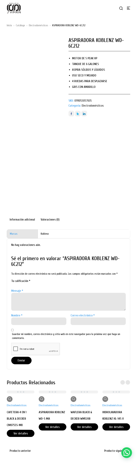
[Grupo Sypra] (14, 8)
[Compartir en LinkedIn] (84, 113)
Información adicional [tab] (22, 219)
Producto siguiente (115, 450)
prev (122, 382)
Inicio (9, 25)
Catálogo (20, 25)
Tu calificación (20, 281)
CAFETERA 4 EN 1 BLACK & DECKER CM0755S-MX (16, 419)
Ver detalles (21, 433)
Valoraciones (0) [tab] (50, 219)
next (128, 382)
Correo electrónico (83, 315)
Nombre (16, 315)
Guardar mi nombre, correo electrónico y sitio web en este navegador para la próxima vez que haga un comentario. (66, 336)
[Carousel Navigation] (125, 382)
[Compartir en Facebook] (71, 113)
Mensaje (17, 290)
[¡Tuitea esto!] (78, 113)
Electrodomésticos (38, 25)
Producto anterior (20, 450)
